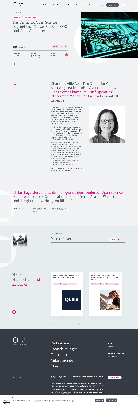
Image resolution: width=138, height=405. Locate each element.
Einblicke (110, 346)
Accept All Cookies (111, 400)
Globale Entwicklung (97, 284)
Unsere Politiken (112, 356)
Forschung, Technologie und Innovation (65, 284)
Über (54, 366)
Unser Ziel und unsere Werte (116, 353)
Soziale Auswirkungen (112, 284)
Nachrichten (111, 350)
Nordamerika (17, 17)
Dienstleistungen (64, 349)
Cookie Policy (6, 403)
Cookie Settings (99, 400)
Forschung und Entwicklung (31, 17)
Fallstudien (59, 355)
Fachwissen (60, 343)
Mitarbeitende (62, 360)
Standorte (110, 343)
